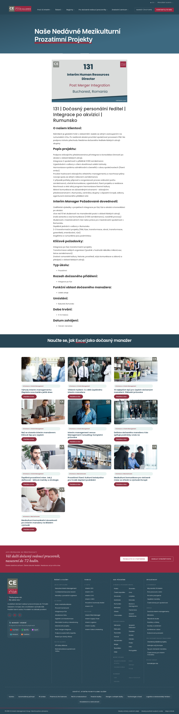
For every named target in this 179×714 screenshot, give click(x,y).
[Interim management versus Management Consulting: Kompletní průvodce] (89, 412)
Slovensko (117, 596)
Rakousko (117, 629)
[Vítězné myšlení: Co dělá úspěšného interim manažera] (89, 369)
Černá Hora (133, 610)
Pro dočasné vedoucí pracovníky (92, 10)
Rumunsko (117, 604)
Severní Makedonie (132, 615)
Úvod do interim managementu (158, 611)
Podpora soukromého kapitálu (65, 633)
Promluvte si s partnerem (134, 559)
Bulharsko (117, 608)
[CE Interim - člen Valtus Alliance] (28, 586)
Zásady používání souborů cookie (152, 711)
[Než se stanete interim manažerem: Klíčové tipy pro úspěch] (43, 412)
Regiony (69, 10)
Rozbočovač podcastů (155, 633)
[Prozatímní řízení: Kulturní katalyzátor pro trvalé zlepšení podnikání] (89, 457)
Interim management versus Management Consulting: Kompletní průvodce (85, 435)
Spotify (26, 630)
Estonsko (132, 600)
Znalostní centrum (119, 10)
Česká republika (119, 592)
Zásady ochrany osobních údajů (128, 711)
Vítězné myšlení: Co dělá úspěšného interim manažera (85, 391)
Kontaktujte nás (152, 663)
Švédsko (132, 631)
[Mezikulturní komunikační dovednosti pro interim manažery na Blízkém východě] (43, 499)
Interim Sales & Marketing (94, 629)
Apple (36, 630)
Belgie (116, 644)
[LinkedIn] (9, 615)
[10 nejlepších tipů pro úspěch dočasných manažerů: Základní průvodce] (136, 369)
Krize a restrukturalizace (63, 604)
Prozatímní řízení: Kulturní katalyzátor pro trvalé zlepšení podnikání (86, 478)
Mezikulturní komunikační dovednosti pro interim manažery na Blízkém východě (39, 522)
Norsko (131, 635)
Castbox (26, 634)
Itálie (115, 652)
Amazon (15, 634)
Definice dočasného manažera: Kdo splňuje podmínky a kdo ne (131, 433)
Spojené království (132, 626)
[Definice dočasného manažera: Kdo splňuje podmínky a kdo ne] (136, 412)
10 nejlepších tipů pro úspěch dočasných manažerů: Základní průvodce (133, 391)
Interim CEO (89, 588)
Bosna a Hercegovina (133, 605)
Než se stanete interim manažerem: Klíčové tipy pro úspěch (38, 433)
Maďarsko (117, 600)
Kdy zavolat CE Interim (154, 588)
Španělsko (117, 648)
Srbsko (116, 611)
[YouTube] (15, 615)
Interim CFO (89, 592)
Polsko (116, 588)
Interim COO (89, 595)
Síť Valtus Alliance (61, 645)
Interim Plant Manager (92, 615)
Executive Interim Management (65, 588)
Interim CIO (89, 606)
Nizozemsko (118, 640)
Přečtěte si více (28, 397)
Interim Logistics (90, 622)
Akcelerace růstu (61, 615)
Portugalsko (133, 650)
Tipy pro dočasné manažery (156, 649)
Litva (130, 592)
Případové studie (153, 619)
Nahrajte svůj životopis (155, 645)
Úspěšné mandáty (153, 599)
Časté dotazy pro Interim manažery (156, 654)
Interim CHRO (89, 599)
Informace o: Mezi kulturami (77, 474)
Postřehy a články (153, 622)
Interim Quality (90, 626)
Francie (116, 637)
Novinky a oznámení (154, 626)
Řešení (58, 10)
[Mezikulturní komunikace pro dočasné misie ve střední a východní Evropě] (136, 457)
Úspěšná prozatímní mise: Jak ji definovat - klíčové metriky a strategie (40, 478)
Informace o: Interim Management (33, 386)
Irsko (130, 647)
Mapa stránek (169, 711)
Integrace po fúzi (61, 611)
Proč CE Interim (43, 10)
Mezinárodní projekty (62, 626)
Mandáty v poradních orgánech (66, 595)
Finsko (131, 643)
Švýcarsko (117, 633)
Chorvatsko (118, 615)
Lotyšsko (132, 596)
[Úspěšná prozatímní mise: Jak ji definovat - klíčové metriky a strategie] (43, 457)
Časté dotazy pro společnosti (157, 603)
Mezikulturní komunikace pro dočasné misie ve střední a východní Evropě (132, 478)
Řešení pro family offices (63, 637)
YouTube (15, 630)
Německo (117, 625)
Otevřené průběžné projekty (157, 642)
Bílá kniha (150, 615)
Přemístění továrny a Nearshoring (66, 622)
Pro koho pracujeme (154, 595)
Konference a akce (153, 629)
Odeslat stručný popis (161, 559)
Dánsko (131, 639)
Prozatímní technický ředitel (94, 603)
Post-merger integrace (63, 629)
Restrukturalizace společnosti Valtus (65, 650)
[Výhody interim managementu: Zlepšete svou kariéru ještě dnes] (43, 369)
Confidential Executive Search (65, 592)
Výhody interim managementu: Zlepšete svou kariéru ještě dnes (36, 391)
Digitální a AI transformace (64, 619)
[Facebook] (20, 615)
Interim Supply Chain (92, 619)
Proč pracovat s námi (154, 592)
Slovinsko (132, 588)
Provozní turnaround (62, 608)
